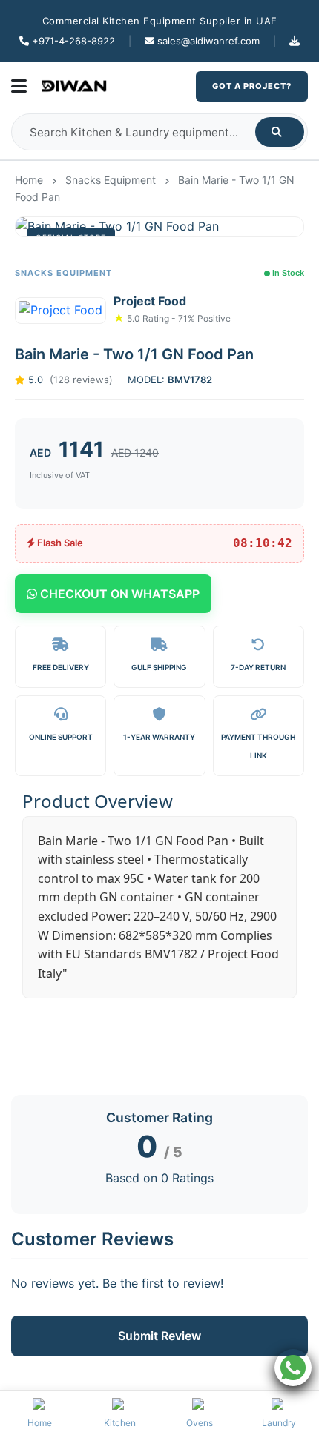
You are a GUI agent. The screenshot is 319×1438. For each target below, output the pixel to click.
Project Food (150, 301)
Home (29, 179)
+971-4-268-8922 (73, 41)
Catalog (294, 41)
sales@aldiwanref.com (208, 41)
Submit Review (159, 1335)
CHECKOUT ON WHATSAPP (118, 593)
